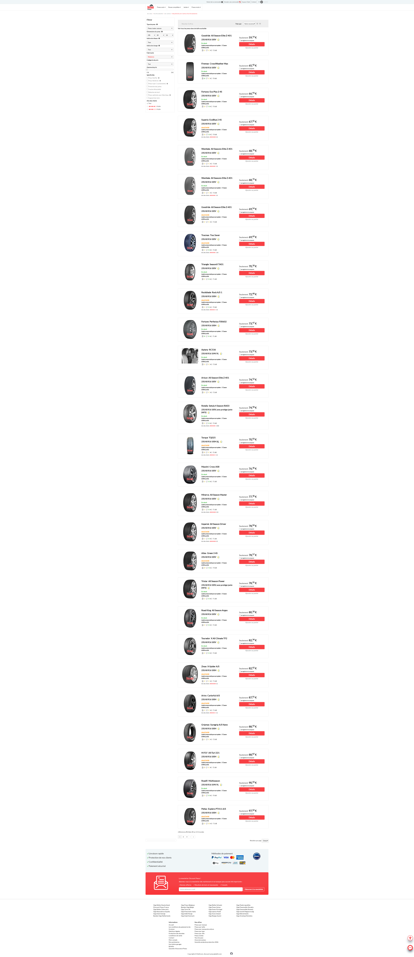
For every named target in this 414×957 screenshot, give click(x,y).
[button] (410, 937)
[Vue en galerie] (260, 24)
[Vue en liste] (257, 24)
